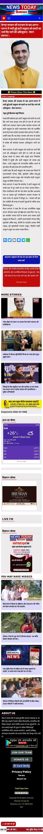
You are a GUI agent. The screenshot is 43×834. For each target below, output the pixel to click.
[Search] (39, 18)
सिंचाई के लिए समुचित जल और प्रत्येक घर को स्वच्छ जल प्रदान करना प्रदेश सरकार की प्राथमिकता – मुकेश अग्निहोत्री (20, 389)
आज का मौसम (22, 461)
